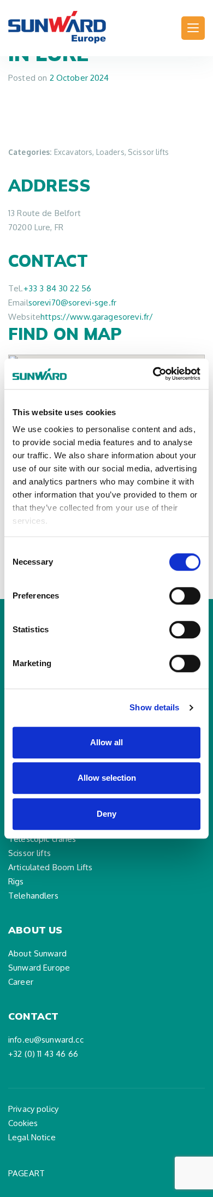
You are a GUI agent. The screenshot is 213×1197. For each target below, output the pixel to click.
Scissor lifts (29, 853)
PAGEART (26, 1173)
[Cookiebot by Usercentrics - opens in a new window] (153, 374)
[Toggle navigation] (193, 28)
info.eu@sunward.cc (46, 1039)
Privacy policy (33, 1109)
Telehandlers (33, 895)
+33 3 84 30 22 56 (57, 288)
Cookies (23, 1123)
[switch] (184, 596)
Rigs (16, 881)
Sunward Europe (39, 967)
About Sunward (37, 953)
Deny (106, 813)
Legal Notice (32, 1137)
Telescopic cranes (42, 839)
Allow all (106, 742)
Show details (154, 707)
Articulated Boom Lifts (50, 867)
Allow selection (107, 777)
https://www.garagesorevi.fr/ (96, 317)
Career (20, 982)
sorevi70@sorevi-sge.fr (72, 302)
